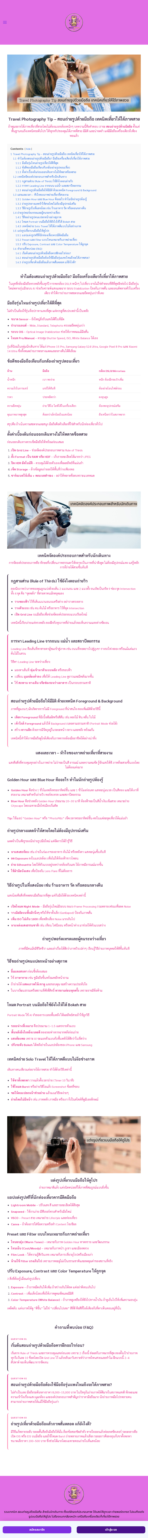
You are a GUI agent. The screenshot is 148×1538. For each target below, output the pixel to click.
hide (28, 148)
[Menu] (5, 22)
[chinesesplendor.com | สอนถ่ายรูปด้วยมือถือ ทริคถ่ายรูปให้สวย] (74, 22)
